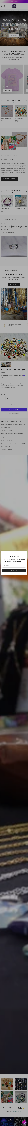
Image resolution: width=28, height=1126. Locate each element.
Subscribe (14, 570)
